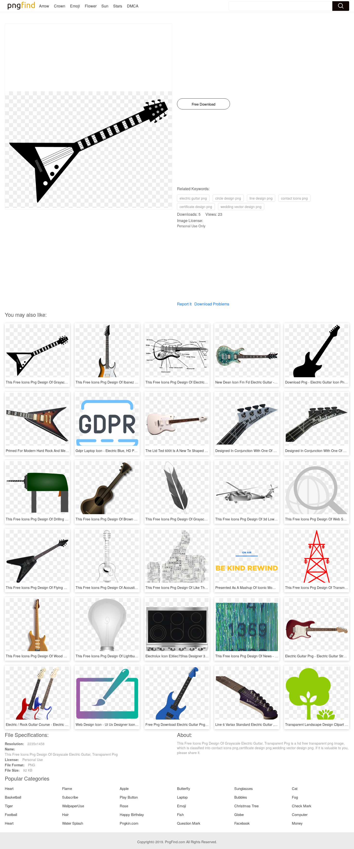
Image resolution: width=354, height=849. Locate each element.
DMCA (132, 6)
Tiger (9, 805)
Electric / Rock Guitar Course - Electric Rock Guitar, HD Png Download (59, 724)
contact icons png (294, 198)
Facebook (242, 823)
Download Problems (211, 304)
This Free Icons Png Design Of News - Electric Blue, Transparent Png (268, 656)
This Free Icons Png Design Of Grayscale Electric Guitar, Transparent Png (62, 382)
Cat (294, 788)
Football (11, 814)
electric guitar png (193, 198)
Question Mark (188, 823)
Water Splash (72, 823)
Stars (117, 6)
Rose (124, 805)
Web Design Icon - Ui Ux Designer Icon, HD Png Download (120, 724)
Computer (300, 814)
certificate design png (196, 206)
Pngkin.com (129, 823)
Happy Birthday (132, 814)
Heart (9, 788)
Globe (239, 814)
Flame (67, 788)
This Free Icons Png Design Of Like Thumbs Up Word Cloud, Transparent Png (205, 587)
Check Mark (301, 805)
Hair (65, 814)
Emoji (75, 6)
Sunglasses (243, 788)
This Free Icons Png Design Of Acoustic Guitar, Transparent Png (125, 587)
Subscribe (70, 797)
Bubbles (240, 797)
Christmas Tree (246, 805)
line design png (261, 198)
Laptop (182, 797)
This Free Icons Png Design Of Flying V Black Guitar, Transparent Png (59, 587)
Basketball (13, 797)
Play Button (129, 797)
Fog (295, 797)
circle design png (228, 198)
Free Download (203, 104)
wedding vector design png (241, 206)
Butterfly (183, 788)
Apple (124, 788)
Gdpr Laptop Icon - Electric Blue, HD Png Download (115, 450)
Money (297, 823)
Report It (184, 304)
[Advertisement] (88, 57)
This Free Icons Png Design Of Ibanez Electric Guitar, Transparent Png (130, 382)
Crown (59, 6)
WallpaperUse (73, 805)
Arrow (44, 6)
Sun (104, 6)
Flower (91, 6)
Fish (180, 814)
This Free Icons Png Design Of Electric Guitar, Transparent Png (193, 382)
